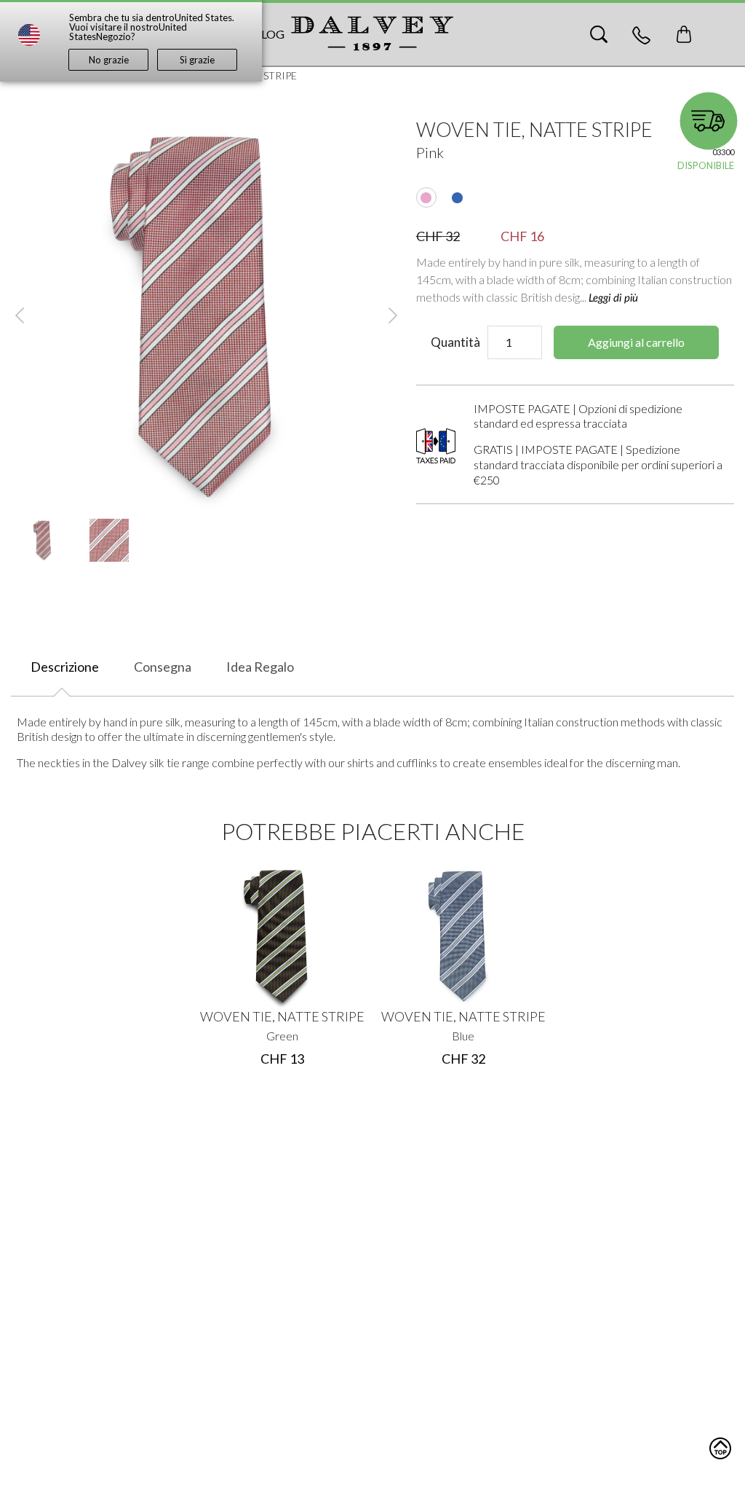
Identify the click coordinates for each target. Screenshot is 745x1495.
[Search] (598, 34)
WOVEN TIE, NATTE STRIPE (282, 1016)
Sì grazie (197, 60)
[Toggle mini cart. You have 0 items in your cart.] (683, 34)
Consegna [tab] (162, 667)
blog (268, 34)
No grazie (109, 60)
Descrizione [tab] (65, 667)
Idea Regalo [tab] (260, 667)
